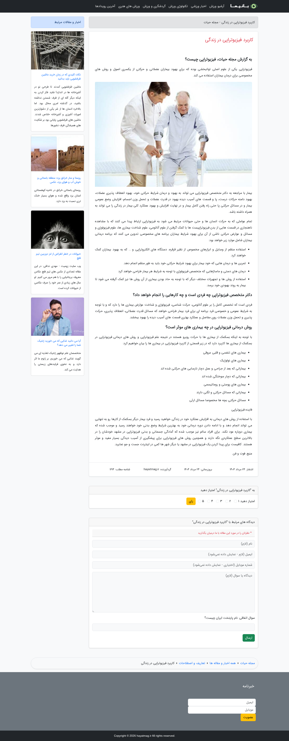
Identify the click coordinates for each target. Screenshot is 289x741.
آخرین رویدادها (105, 6)
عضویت (248, 717)
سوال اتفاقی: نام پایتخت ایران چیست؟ (229, 618)
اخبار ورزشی (198, 6)
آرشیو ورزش (216, 6)
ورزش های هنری (129, 6)
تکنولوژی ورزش (178, 6)
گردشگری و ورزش (154, 6)
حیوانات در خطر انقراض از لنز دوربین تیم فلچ (58, 256)
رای (191, 501)
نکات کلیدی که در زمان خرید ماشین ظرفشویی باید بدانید (61, 77)
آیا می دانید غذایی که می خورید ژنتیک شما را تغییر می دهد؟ (59, 343)
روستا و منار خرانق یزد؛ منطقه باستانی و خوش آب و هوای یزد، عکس (59, 180)
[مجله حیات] (243, 6)
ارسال (248, 637)
